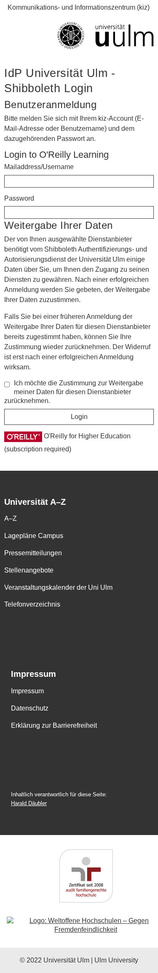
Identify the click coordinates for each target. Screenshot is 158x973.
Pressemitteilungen (33, 553)
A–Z (10, 518)
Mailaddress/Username (39, 166)
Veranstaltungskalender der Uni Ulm (58, 587)
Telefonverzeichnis (32, 604)
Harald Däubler (29, 803)
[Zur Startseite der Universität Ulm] (79, 35)
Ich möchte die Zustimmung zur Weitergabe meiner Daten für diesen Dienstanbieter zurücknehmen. (73, 391)
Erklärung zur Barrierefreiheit (54, 725)
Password (19, 198)
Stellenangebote (29, 570)
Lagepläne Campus (33, 535)
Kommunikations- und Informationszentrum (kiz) (79, 7)
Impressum (33, 674)
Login (79, 416)
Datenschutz (29, 708)
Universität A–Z (35, 502)
